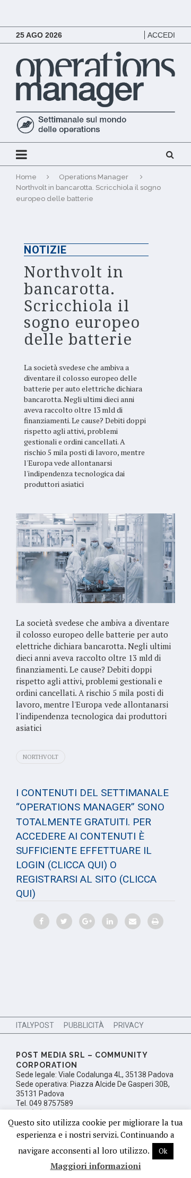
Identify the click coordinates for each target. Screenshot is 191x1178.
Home (26, 177)
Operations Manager (93, 177)
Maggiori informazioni (95, 1165)
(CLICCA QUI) (77, 865)
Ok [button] (163, 1151)
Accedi (161, 35)
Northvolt (40, 757)
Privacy (129, 1025)
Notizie (45, 249)
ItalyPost (35, 1025)
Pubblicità (84, 1025)
